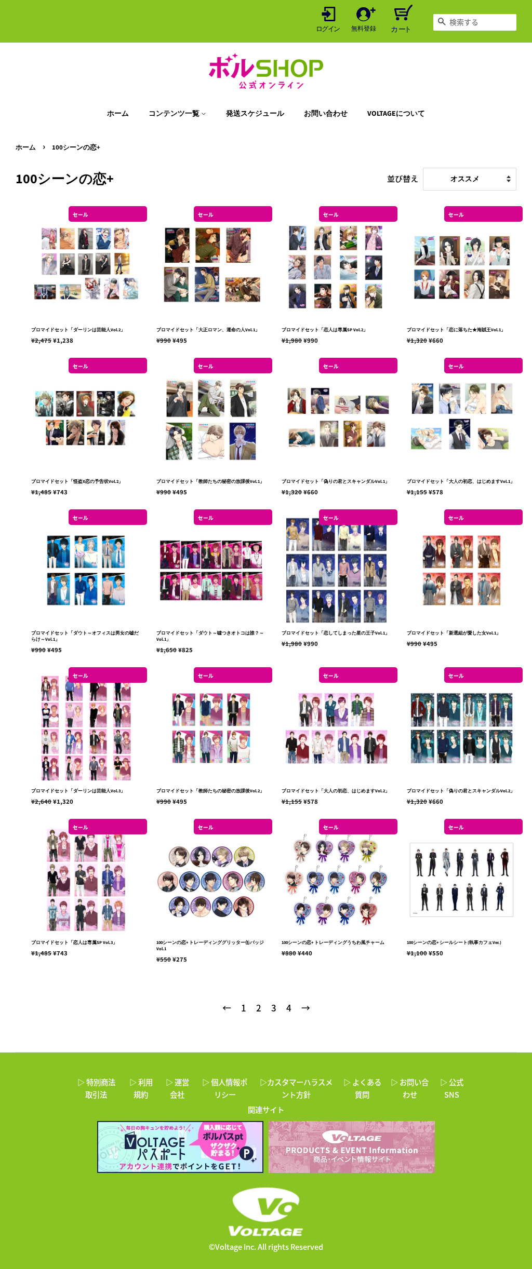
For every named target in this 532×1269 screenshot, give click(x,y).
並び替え (402, 178)
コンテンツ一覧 (175, 114)
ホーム (118, 114)
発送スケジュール (255, 114)
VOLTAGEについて (396, 114)
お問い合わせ (326, 114)
